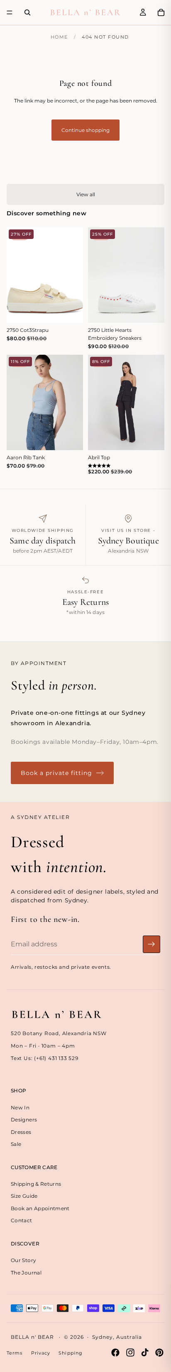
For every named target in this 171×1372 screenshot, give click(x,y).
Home (59, 37)
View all (85, 194)
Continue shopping (85, 130)
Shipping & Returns (36, 1184)
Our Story (23, 1260)
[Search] (27, 12)
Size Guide (24, 1196)
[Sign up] (151, 944)
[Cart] (161, 12)
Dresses (21, 1131)
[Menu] (9, 12)
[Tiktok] (145, 1352)
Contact (21, 1220)
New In (20, 1107)
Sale (16, 1144)
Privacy (41, 1353)
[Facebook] (115, 1352)
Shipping (71, 1353)
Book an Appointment (40, 1208)
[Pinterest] (159, 1352)
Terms (15, 1353)
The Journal (26, 1273)
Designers (24, 1119)
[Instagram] (130, 1352)
